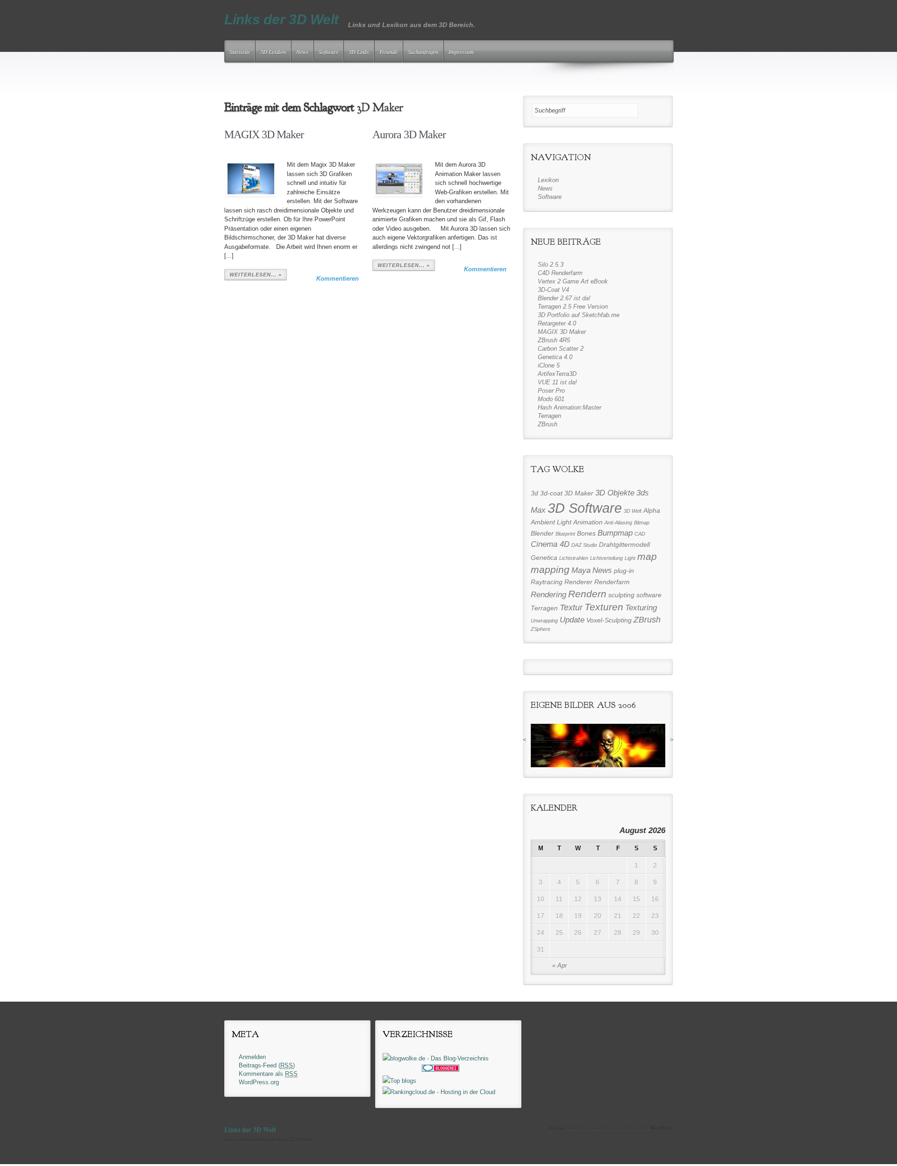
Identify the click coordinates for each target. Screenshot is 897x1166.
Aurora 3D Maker (409, 134)
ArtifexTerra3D (557, 373)
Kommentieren (337, 278)
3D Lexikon (273, 52)
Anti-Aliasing (618, 522)
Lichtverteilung (606, 558)
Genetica (544, 557)
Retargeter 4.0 (557, 323)
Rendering (548, 594)
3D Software (585, 508)
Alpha (651, 510)
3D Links (359, 52)
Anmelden (252, 1056)
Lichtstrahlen (573, 558)
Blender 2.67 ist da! (564, 298)
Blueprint (565, 534)
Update (572, 619)
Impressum (461, 52)
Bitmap (641, 522)
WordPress (661, 1127)
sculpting (621, 595)
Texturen (603, 607)
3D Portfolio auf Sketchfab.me (578, 314)
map (647, 556)
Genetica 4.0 (555, 356)
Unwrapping (544, 620)
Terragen (549, 415)
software (649, 595)
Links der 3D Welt (281, 19)
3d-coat (551, 493)
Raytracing (546, 582)
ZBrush (547, 424)
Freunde (388, 52)
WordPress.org (259, 1082)
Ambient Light (551, 522)
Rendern (587, 594)
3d (534, 493)
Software (328, 52)
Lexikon (548, 180)
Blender (542, 533)
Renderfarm (612, 582)
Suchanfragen (423, 52)
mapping (550, 569)
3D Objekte (614, 492)
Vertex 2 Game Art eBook (573, 281)
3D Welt (632, 511)
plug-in (624, 570)
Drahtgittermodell (624, 544)
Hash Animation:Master (569, 407)
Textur (571, 607)
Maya (581, 570)
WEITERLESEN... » (255, 274)
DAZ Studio (584, 545)
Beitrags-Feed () (267, 1065)
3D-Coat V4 (553, 289)
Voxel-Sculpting (609, 620)
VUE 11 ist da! (557, 382)
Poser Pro (551, 390)
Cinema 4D (550, 544)
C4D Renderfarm (560, 272)
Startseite (239, 52)
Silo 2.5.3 (550, 264)
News (302, 52)
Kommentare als (268, 1073)
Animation (588, 522)
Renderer (578, 582)
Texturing (641, 607)
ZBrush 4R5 (554, 340)
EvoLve (557, 1127)
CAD (639, 534)
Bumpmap (615, 533)
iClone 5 (549, 365)
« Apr (559, 965)
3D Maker (578, 493)
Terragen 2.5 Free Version (573, 306)
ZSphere (540, 629)
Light (630, 558)
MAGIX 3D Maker (264, 134)
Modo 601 (551, 399)
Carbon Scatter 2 (561, 348)
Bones (586, 533)
